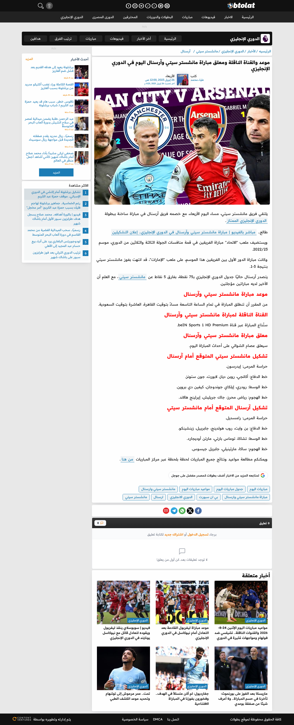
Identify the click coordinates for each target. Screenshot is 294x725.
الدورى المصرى (103, 17)
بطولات (235, 719)
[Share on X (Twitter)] (190, 510)
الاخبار (228, 17)
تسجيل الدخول (198, 534)
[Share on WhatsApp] (182, 510)
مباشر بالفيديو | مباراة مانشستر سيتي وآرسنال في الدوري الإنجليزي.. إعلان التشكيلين (183, 232)
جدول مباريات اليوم (229, 489)
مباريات (187, 17)
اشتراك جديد (173, 534)
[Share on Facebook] (198, 510)
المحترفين (130, 17)
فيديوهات (208, 17)
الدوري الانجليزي (181, 497)
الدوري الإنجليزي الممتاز (246, 220)
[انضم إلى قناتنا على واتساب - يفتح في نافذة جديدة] (160, 5)
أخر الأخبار (144, 38)
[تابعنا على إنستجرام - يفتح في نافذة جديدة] (135, 5)
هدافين (36, 38)
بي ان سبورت (208, 497)
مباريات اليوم (258, 489)
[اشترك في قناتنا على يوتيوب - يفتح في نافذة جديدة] (141, 5)
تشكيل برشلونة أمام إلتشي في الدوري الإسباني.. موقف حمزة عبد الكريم (55, 194)
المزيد (29, 59)
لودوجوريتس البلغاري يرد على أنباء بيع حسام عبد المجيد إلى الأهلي (56, 244)
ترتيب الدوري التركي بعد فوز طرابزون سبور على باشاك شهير (56, 255)
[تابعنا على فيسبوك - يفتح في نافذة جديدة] (128, 5)
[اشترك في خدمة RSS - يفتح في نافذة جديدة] (167, 5)
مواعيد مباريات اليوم (196, 489)
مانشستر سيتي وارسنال (158, 489)
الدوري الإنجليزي (72, 17)
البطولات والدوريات (160, 17)
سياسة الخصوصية (135, 719)
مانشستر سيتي (132, 276)
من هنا (127, 459)
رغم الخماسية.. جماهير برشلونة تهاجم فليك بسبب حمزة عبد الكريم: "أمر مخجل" (53, 205)
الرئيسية (248, 17)
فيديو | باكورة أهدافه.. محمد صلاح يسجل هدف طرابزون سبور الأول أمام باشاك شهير (54, 218)
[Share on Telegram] (174, 510)
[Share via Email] (166, 510)
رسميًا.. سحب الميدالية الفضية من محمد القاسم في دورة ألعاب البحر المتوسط (53, 232)
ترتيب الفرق (63, 38)
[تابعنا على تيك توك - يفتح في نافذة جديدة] (147, 5)
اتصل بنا (173, 719)
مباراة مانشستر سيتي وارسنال (246, 497)
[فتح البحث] (41, 6)
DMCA (158, 719)
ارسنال (158, 497)
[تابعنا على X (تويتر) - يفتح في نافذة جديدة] (154, 5)
